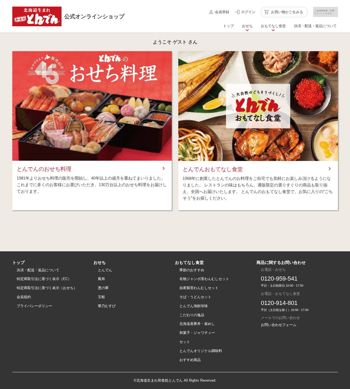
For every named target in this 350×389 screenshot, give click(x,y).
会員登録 (222, 12)
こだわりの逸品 (191, 315)
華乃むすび (107, 306)
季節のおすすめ (191, 270)
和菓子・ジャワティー (197, 333)
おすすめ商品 (190, 360)
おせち (247, 26)
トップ (228, 26)
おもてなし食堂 (273, 26)
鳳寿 (101, 279)
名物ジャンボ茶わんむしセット (204, 279)
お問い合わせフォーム (278, 325)
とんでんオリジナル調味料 (200, 351)
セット (184, 342)
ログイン (248, 12)
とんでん (105, 270)
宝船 (101, 297)
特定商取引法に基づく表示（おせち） (47, 288)
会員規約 (24, 297)
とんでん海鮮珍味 (193, 306)
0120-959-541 (279, 278)
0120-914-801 (279, 302)
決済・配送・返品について (315, 26)
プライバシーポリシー (34, 306)
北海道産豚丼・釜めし (197, 324)
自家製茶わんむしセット (198, 288)
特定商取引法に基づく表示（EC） (44, 279)
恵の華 (103, 288)
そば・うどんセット (195, 297)
